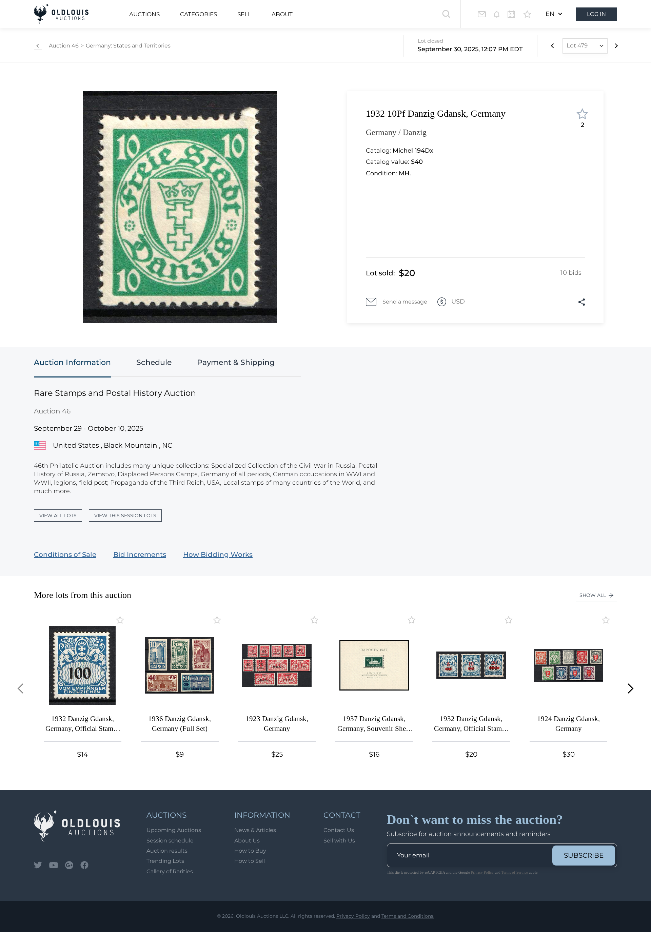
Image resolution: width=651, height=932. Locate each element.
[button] (22, 688)
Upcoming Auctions (173, 830)
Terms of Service (514, 872)
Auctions (144, 14)
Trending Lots (165, 861)
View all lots (58, 515)
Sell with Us (339, 840)
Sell (244, 14)
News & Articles (255, 830)
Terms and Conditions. (407, 916)
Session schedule (170, 840)
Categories (198, 14)
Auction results (167, 851)
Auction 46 (64, 45)
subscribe (584, 855)
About (282, 14)
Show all (592, 595)
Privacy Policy (482, 872)
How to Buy (250, 851)
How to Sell (249, 861)
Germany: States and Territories (128, 45)
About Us (247, 840)
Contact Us (338, 830)
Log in (596, 14)
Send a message (404, 301)
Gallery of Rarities (169, 871)
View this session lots (125, 515)
